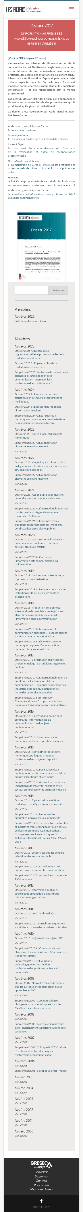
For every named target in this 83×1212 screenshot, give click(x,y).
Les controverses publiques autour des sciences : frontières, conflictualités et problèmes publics (39, 524)
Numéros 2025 (25, 346)
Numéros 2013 (24, 848)
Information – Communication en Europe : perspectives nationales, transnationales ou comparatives (40, 701)
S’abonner (41, 1176)
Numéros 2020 (25, 535)
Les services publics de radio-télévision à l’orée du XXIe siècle (40, 854)
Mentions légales (41, 1189)
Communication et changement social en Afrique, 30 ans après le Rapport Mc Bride (41, 951)
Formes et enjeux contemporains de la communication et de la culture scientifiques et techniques (40, 773)
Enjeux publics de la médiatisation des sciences (36, 365)
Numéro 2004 (24, 1088)
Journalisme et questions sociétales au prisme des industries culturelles (41, 925)
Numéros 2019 (24, 571)
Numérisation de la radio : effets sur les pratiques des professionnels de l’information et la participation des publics (41, 168)
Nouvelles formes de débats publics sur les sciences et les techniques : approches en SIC (39, 986)
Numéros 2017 (24, 655)
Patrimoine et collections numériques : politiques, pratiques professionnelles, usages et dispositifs (37, 755)
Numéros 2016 (24, 711)
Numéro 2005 (24, 1077)
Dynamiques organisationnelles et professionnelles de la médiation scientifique (39, 354)
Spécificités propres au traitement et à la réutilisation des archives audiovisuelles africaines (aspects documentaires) (41, 183)
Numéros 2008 (25, 1014)
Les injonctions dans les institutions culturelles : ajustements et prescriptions (40, 593)
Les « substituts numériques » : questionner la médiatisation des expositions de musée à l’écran (40, 419)
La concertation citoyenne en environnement (36, 444)
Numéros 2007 (24, 1038)
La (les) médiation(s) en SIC (39, 938)
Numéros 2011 (24, 909)
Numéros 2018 (24, 603)
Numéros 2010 (24, 934)
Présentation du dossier (24, 130)
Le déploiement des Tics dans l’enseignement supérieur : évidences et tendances (40, 1027)
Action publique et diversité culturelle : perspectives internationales (39, 496)
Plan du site (41, 1185)
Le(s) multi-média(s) (35, 913)
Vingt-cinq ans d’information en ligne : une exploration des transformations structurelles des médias (41, 466)
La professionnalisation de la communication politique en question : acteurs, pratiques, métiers (39, 543)
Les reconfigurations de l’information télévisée (38, 408)
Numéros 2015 (24, 747)
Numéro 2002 (24, 1110)
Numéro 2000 (24, 1131)
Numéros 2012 (24, 885)
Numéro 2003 (24, 1099)
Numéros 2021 (24, 490)
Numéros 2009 (25, 978)
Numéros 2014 (24, 796)
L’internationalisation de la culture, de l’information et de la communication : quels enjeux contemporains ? (38, 721)
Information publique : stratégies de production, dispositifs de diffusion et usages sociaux (37, 893)
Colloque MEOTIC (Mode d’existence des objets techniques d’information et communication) (40, 1051)
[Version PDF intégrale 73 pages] (27, 58)
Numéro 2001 (23, 1120)
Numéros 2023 (25, 429)
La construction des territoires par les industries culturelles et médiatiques (38, 397)
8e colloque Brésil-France (41, 1070)
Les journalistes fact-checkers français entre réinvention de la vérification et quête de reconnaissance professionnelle (41, 151)
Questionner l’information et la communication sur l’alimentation (36, 560)
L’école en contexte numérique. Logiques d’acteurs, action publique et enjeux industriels (38, 645)
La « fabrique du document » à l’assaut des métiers (39, 139)
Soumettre (41, 1172)
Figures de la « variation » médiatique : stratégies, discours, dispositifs (39, 802)
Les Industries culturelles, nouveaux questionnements (37, 816)
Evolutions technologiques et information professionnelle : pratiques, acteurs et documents (36, 966)
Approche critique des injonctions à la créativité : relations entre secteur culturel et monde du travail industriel (41, 785)
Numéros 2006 (25, 1061)
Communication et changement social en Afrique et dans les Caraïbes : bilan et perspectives (38, 1004)
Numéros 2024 (25, 390)
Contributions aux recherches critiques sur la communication (39, 868)
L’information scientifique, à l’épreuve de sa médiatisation (39, 577)
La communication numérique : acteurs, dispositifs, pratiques (39, 739)
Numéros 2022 (25, 458)
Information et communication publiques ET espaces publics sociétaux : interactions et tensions (41, 632)
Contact (41, 1180)
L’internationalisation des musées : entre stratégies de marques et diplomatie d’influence (41, 512)
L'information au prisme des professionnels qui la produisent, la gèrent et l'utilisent (40, 663)
